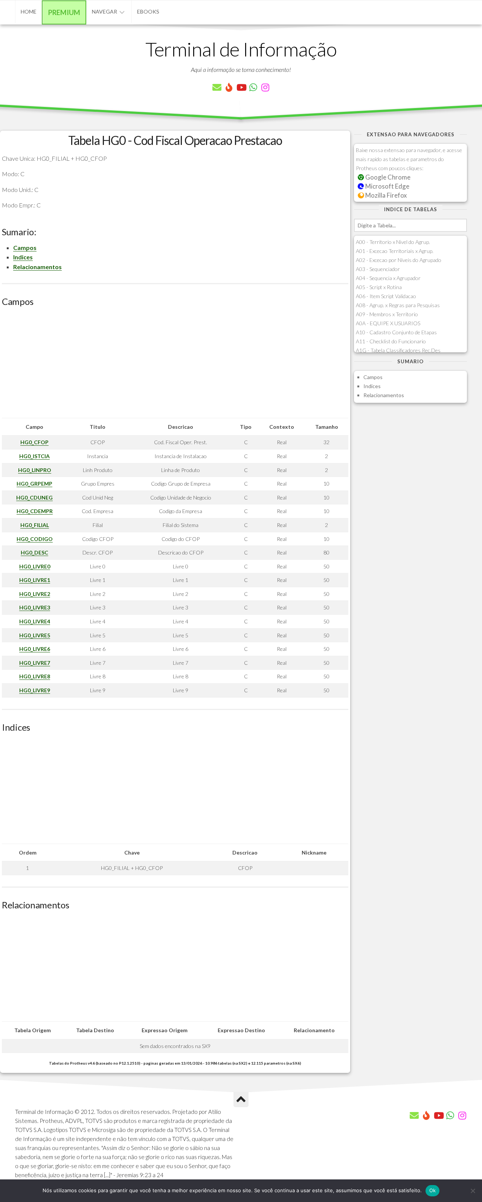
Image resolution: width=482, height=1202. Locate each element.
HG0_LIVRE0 (34, 566)
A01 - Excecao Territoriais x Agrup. (394, 251)
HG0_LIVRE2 (34, 594)
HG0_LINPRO (34, 470)
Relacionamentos (37, 266)
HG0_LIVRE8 (34, 676)
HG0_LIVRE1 (34, 580)
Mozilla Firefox (385, 195)
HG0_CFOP (34, 442)
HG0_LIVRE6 (34, 649)
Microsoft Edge (386, 186)
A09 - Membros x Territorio (387, 314)
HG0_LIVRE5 (34, 635)
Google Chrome (387, 177)
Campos (25, 247)
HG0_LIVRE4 (34, 621)
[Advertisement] (175, 365)
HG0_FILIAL (34, 525)
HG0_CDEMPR (35, 511)
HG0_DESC (34, 552)
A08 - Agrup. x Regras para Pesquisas (398, 305)
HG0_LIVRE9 (34, 690)
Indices (23, 257)
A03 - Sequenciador (378, 269)
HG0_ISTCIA (34, 456)
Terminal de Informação (241, 49)
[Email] (216, 87)
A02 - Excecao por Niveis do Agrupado (398, 260)
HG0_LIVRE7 (34, 663)
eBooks (148, 11)
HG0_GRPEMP (34, 483)
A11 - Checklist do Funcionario (391, 341)
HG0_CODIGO (35, 539)
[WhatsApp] (253, 87)
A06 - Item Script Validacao (386, 296)
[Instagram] (265, 87)
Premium (64, 12)
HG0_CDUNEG (34, 497)
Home (29, 11)
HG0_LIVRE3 (34, 607)
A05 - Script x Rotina (379, 287)
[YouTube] (241, 87)
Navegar (104, 11)
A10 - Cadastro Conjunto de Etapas (396, 332)
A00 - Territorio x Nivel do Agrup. (393, 242)
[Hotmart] (228, 87)
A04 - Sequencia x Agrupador (388, 278)
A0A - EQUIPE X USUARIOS (388, 323)
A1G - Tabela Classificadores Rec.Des (398, 350)
